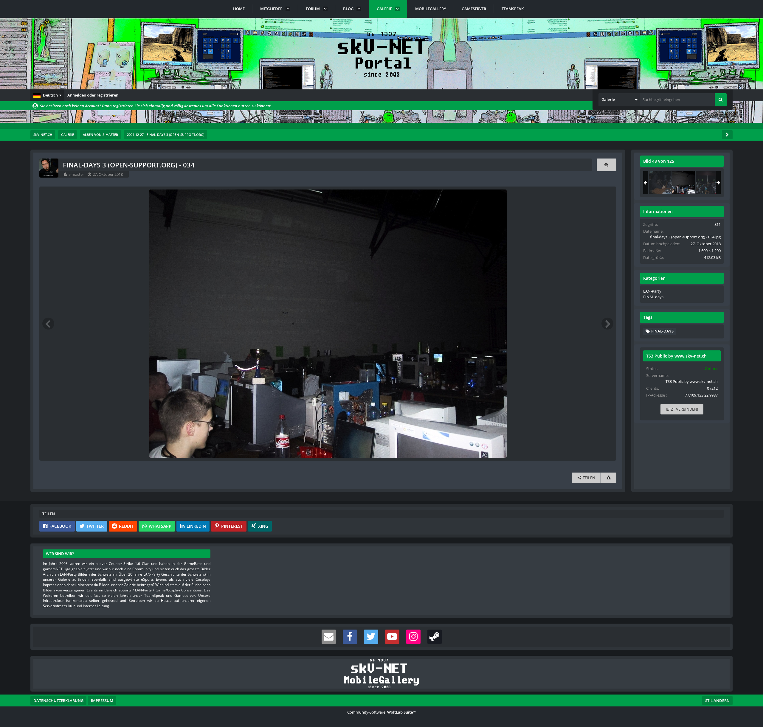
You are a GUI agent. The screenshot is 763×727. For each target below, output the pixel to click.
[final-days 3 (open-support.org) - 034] (683, 182)
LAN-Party (652, 291)
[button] (47, 95)
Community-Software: (381, 712)
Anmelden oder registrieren (92, 95)
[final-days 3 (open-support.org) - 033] (660, 182)
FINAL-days (653, 296)
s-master (76, 174)
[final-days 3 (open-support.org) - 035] (707, 182)
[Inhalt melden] (608, 478)
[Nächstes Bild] (607, 324)
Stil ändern (717, 700)
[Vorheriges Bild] (48, 324)
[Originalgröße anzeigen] (606, 165)
